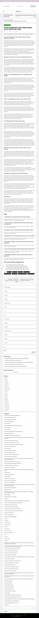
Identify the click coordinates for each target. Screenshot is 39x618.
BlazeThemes (18, 616)
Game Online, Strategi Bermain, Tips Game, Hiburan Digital (13, 444)
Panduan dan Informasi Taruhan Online (10, 487)
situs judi (5, 518)
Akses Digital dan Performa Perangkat (10, 419)
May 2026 (5, 377)
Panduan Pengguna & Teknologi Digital (10, 496)
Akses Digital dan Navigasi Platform (10, 417)
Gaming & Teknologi (7, 448)
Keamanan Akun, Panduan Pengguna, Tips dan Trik (12, 461)
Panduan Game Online (7, 489)
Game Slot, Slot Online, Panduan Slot (10, 446)
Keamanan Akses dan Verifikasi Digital (10, 456)
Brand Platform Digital (7, 427)
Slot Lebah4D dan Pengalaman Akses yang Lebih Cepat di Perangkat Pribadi (17, 358)
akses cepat (15, 271)
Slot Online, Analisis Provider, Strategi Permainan (12, 548)
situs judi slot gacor (7, 522)
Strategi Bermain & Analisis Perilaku (10, 570)
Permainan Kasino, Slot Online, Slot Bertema (11, 506)
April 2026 (6, 379)
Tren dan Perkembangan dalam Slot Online (11, 602)
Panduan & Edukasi (7, 472)
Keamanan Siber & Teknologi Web (9, 467)
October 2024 (6, 409)
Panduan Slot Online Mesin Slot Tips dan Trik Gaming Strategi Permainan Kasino (17, 500)
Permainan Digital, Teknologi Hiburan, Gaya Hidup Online (13, 502)
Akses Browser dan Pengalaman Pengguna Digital (12, 415)
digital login (20, 271)
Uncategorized (6, 604)
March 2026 (6, 381)
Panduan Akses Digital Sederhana (9, 482)
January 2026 (6, 385)
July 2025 (5, 391)
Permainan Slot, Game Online (9, 512)
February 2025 (6, 401)
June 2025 (6, 393)
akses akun (9, 271)
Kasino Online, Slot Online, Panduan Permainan (11, 454)
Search (5, 350)
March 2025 (6, 399)
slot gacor (6, 291)
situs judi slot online (7, 524)
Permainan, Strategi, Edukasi (8, 514)
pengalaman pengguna (22, 273)
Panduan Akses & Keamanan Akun (9, 478)
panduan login (14, 273)
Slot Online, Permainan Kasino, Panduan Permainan (12, 560)
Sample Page (18, 11)
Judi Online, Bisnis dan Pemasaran (9, 452)
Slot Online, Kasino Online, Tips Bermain (10, 552)
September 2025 (6, 389)
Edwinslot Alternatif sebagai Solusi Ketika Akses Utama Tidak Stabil (15, 366)
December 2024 (6, 405)
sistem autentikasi (31, 273)
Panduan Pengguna (7, 494)
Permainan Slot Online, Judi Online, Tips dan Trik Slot (12, 508)
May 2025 (5, 395)
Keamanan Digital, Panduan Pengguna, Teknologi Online (13, 463)
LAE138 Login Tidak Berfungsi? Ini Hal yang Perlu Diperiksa (14, 364)
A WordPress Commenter (8, 372)
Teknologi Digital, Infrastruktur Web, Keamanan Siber (12, 594)
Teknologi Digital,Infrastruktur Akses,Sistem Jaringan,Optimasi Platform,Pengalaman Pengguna (19, 598)
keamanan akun (26, 271)
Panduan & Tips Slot (7, 476)
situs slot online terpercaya (8, 532)
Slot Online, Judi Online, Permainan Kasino (11, 550)
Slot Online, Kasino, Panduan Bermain (10, 554)
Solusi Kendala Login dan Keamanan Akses (11, 568)
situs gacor (6, 326)
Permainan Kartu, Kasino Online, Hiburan (10, 504)
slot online (6, 295)
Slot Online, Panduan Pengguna (9, 558)
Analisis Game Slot (7, 423)
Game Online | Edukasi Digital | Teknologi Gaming (12, 435)
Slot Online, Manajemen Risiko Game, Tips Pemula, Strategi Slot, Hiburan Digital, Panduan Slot (19, 556)
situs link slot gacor (7, 287)
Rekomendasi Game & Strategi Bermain (10, 516)
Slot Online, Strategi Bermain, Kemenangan (11, 562)
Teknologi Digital (7, 25)
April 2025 (6, 397)
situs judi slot (6, 520)
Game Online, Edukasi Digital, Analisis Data (11, 440)
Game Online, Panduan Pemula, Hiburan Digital (11, 442)
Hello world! (16, 372)
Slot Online (6, 540)
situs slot (5, 526)
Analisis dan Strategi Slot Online (9, 421)
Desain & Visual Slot (7, 429)
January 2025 (6, 403)
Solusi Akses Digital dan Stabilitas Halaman (11, 566)
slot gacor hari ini (7, 538)
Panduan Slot (6, 498)
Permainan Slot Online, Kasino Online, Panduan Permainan (13, 510)
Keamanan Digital (8, 273)
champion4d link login (24, 175)
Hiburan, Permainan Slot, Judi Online (10, 450)
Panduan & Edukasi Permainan (9, 474)
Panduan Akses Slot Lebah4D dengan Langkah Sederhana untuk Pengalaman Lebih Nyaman (19, 362)
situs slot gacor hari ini (8, 330)
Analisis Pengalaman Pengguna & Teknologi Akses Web (13, 425)
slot (5, 346)
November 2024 (6, 407)
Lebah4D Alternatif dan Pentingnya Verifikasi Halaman (20, 15)
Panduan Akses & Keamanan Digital (10, 480)
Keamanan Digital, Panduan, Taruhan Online (11, 465)
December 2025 (6, 387)
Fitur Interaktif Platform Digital (9, 433)
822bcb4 (6, 31)
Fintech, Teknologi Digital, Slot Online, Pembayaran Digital (13, 431)
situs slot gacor (6, 528)
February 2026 (6, 383)
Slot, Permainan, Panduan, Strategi (9, 564)
